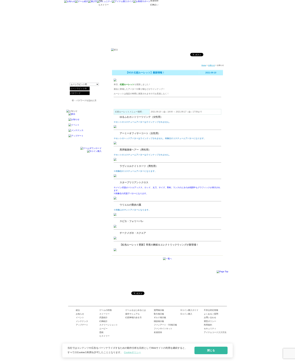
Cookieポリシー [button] (132, 352)
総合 (78, 310)
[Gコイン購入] (94, 151)
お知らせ (211, 65)
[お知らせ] (69, 1)
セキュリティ (210, 328)
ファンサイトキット (163, 328)
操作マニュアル (132, 314)
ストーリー (104, 314)
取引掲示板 (159, 314)
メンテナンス (82, 321)
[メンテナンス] (84, 131)
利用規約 (208, 325)
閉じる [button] (211, 350)
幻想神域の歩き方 (133, 317)
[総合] (84, 115)
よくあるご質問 (211, 314)
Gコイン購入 (186, 314)
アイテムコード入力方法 (215, 332)
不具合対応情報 (211, 310)
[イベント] (84, 126)
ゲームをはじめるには (135, 310)
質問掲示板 (159, 310)
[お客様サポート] (141, 1)
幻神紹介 (103, 321)
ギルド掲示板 (160, 317)
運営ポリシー (210, 321)
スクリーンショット (108, 325)
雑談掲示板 (159, 321)
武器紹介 (103, 317)
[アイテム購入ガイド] (122, 1)
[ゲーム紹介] (81, 1)
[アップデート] (84, 137)
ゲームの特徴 (105, 310)
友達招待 (158, 332)
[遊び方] (92, 1)
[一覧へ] (167, 258)
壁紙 (101, 332)
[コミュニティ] (104, 1)
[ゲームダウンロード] (91, 148)
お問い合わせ (210, 317)
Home (203, 65)
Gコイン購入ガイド (189, 310)
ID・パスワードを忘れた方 (84, 100)
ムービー (103, 328)
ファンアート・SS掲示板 (165, 325)
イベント (80, 317)
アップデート (82, 325)
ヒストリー (104, 336)
